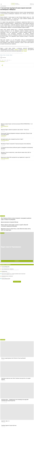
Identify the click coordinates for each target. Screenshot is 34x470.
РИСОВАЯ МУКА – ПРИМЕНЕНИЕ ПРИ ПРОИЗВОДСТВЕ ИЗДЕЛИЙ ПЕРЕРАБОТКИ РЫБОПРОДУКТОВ (14, 400)
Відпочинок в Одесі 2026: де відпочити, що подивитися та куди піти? (15, 157)
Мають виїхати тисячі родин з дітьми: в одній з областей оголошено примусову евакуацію (14, 225)
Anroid (25, 51)
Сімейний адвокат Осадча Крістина (8, 425)
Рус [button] (31, 4)
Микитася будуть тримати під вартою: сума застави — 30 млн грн (15, 129)
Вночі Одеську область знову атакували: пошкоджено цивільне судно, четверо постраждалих (16, 218)
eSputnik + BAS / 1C (5, 421)
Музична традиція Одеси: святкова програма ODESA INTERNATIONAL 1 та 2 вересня (17, 124)
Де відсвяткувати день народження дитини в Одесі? (12, 139)
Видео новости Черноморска (11, 247)
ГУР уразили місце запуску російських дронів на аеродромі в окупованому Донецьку (17, 148)
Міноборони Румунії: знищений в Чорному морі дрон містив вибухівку (16, 143)
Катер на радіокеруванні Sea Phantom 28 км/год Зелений (13, 358)
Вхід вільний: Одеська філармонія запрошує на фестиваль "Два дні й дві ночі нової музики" (16, 134)
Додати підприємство (17, 281)
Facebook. (25, 49)
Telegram (16, 49)
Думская (2, 15)
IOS (22, 51)
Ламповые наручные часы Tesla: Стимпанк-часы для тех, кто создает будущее (16, 379)
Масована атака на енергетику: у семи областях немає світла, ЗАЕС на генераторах (16, 153)
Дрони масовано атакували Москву (9, 222)
